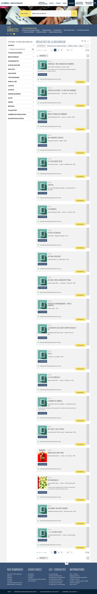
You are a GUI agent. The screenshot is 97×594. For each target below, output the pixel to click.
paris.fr (9, 591)
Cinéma (9, 579)
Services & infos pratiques (14, 574)
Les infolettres (32, 581)
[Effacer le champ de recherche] (70, 13)
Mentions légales (74, 582)
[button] (95, 3)
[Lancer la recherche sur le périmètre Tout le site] (74, 13)
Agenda (9, 576)
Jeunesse (9, 581)
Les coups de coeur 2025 (56, 581)
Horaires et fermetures (55, 576)
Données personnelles (81, 581)
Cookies (72, 581)
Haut (66, 563)
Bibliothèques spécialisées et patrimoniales (25, 591)
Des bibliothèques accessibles (78, 577)
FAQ (71, 574)
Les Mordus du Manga (55, 582)
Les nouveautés (53, 574)
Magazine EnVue (74, 576)
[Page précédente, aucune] (51, 50)
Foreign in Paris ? (74, 579)
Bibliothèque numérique (14, 584)
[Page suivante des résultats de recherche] (71, 50)
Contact (75, 574)
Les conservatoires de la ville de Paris (49, 591)
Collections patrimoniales (14, 582)
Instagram (31, 576)
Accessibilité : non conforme (69, 591)
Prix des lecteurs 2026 (55, 579)
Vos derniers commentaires (57, 584)
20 (86, 50)
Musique (9, 577)
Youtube (30, 577)
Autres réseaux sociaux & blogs (37, 579)
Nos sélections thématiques (57, 577)
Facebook (31, 574)
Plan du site (73, 584)
